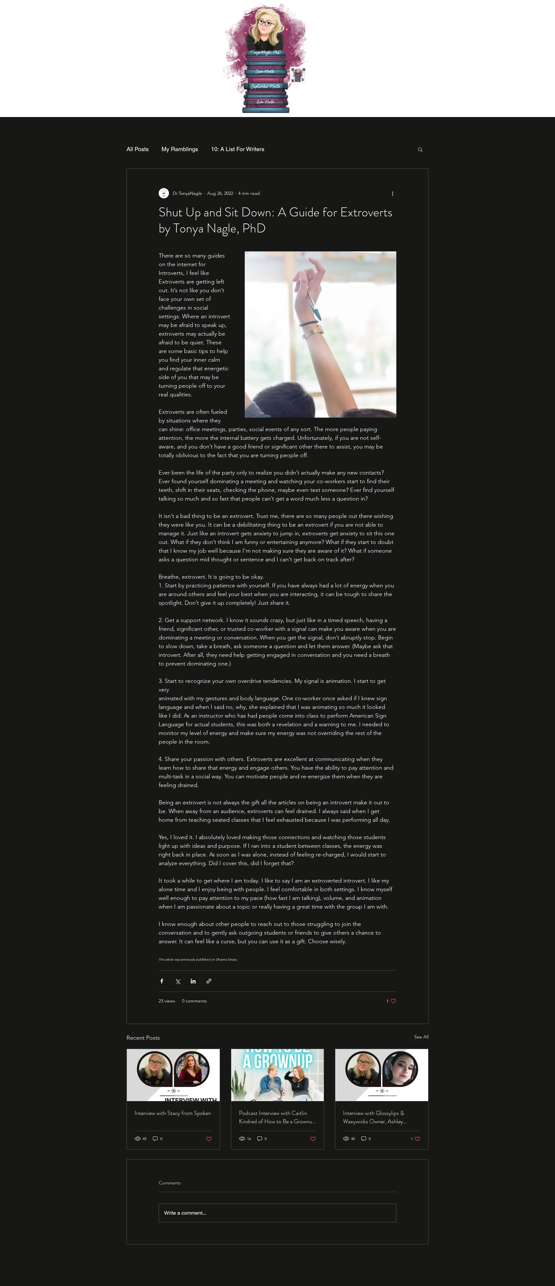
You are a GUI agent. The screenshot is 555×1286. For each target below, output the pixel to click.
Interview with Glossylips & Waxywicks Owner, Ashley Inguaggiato (373, 1117)
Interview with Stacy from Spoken (173, 1113)
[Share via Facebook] (162, 981)
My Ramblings (180, 149)
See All (421, 1037)
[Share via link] (209, 981)
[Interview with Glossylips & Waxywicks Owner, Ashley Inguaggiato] (381, 1075)
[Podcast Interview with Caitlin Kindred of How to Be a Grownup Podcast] (277, 1075)
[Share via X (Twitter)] (177, 981)
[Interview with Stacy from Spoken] (173, 1075)
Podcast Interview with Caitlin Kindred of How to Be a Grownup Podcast (277, 1117)
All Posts (138, 149)
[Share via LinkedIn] (193, 981)
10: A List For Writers (237, 149)
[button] (420, 149)
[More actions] (392, 193)
